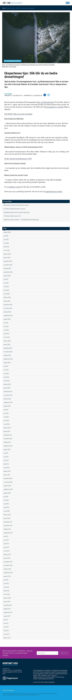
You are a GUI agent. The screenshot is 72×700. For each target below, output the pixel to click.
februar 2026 (7, 254)
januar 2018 (7, 601)
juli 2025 (6, 279)
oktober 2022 (7, 399)
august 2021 (7, 449)
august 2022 (7, 406)
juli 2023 (6, 366)
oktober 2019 (7, 529)
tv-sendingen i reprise (13, 187)
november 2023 (8, 351)
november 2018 (8, 565)
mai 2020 (6, 504)
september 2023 (8, 359)
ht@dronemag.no (7, 670)
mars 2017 (7, 634)
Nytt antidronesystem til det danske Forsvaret (16, 205)
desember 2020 (8, 478)
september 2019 (8, 533)
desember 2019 (8, 522)
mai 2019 (6, 543)
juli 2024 (6, 323)
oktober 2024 (7, 312)
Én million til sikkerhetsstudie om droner (14, 208)
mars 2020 (7, 511)
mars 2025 (7, 294)
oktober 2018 (7, 569)
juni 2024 (6, 326)
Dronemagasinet (13, 61)
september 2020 (8, 489)
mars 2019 (7, 551)
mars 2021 (7, 467)
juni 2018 (6, 583)
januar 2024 (7, 344)
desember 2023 (8, 348)
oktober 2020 (7, 485)
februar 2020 (7, 514)
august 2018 (7, 576)
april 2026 (6, 246)
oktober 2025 (7, 268)
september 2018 (8, 572)
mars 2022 (7, 424)
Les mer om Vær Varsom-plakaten (44, 682)
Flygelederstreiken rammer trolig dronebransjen (17, 212)
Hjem (3, 8)
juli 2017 (6, 619)
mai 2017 (6, 627)
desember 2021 (8, 435)
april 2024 (6, 333)
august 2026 (7, 232)
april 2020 (6, 507)
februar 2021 (7, 471)
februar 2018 (7, 598)
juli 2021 (6, 453)
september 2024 (8, 315)
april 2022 (6, 420)
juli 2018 (6, 580)
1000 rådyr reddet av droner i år (12, 216)
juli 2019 (6, 536)
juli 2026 (6, 236)
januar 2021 (7, 475)
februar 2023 (7, 384)
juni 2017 (6, 623)
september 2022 (8, 402)
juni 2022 (6, 413)
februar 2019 (7, 554)
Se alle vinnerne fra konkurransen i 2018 (18, 158)
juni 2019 (6, 540)
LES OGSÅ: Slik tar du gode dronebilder (18, 114)
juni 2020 (6, 500)
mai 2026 (6, 243)
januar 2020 (7, 518)
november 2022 (8, 395)
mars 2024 (7, 337)
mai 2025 (6, 286)
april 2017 (6, 630)
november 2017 (8, 605)
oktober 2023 (7, 355)
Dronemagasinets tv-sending (53, 107)
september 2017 (8, 612)
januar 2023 (7, 388)
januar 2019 (7, 558)
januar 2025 (7, 301)
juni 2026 (6, 239)
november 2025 (8, 265)
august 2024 (7, 319)
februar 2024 (7, 341)
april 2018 (6, 590)
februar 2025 (7, 297)
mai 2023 (6, 373)
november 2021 (8, 438)
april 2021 (6, 464)
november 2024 (8, 308)
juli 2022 (6, 409)
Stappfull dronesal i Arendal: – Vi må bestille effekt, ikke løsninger (21, 219)
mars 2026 (7, 250)
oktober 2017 (7, 609)
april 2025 (6, 290)
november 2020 (8, 482)
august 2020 (7, 493)
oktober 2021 (7, 442)
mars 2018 (7, 594)
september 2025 (8, 272)
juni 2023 (6, 370)
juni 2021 (6, 456)
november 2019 (8, 525)
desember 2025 (8, 261)
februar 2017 (7, 638)
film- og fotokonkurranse (45, 102)
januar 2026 (7, 257)
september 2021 (8, 446)
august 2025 (7, 275)
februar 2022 (7, 428)
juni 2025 (6, 283)
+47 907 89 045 (17, 670)
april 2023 (6, 377)
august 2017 (7, 616)
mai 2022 (6, 417)
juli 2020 (6, 496)
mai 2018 (6, 587)
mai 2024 (6, 330)
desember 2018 (8, 561)
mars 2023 (7, 380)
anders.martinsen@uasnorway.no (43, 679)
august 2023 (7, 362)
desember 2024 (8, 304)
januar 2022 (7, 431)
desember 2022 (8, 391)
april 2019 (6, 547)
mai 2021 (6, 460)
